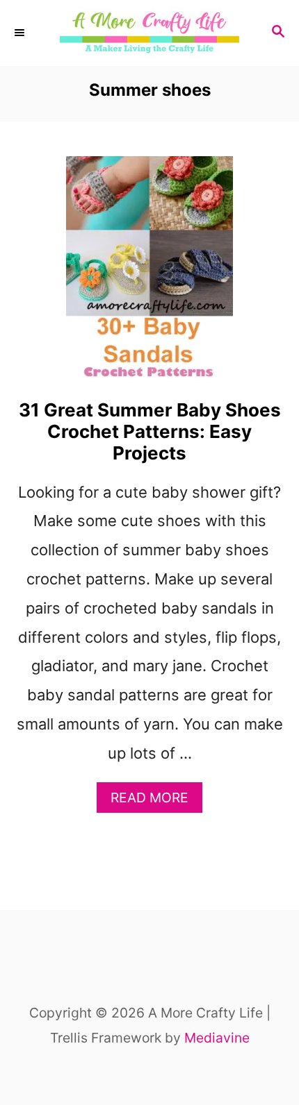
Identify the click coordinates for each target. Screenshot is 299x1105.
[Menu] (21, 33)
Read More (156, 800)
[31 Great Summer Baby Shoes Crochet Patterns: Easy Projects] (149, 274)
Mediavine (217, 1037)
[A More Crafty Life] (149, 33)
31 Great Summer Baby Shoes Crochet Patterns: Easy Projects (150, 431)
